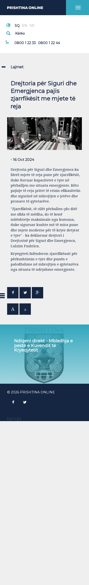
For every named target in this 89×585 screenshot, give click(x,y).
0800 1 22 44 (49, 43)
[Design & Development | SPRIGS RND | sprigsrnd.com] (14, 419)
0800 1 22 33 (25, 43)
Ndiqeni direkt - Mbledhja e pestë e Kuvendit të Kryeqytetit (43, 345)
